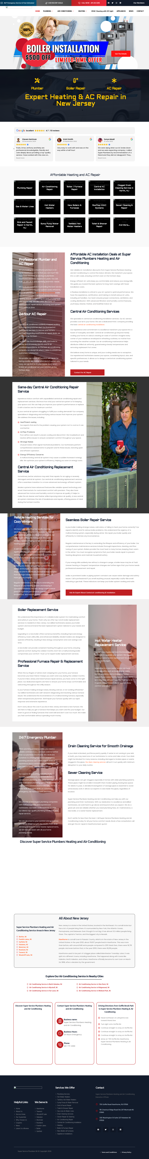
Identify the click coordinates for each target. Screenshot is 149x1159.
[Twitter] (112, 3)
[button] (135, 148)
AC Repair (114, 88)
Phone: (67, 1043)
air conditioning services (45, 292)
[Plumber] (37, 80)
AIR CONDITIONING (64, 11)
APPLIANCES (121, 11)
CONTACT (140, 11)
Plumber (37, 88)
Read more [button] (20, 158)
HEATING (81, 11)
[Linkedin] (120, 3)
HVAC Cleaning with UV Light (102, 11)
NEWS (131, 11)
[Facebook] (109, 3)
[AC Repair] (114, 80)
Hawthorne (63, 939)
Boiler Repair (75, 88)
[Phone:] (60, 1045)
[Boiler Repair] (75, 80)
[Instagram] (116, 3)
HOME (37, 11)
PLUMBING (47, 11)
